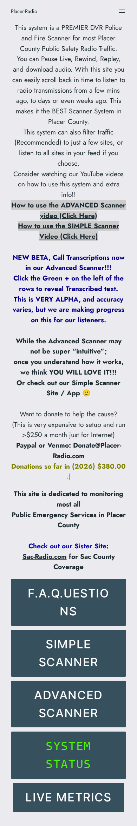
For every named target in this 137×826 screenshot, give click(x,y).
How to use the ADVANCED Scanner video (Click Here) (68, 210)
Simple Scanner (68, 653)
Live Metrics (68, 797)
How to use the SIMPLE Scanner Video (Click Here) (68, 231)
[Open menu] (122, 11)
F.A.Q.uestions (68, 602)
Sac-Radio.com (44, 556)
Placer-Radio (24, 11)
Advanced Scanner (68, 704)
